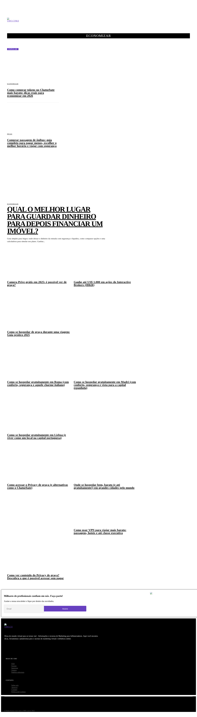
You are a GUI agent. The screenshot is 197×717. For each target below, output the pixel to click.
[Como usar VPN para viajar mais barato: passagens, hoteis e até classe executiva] (105, 508)
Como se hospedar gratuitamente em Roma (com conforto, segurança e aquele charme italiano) (38, 383)
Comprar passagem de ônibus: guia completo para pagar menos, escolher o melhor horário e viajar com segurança (32, 143)
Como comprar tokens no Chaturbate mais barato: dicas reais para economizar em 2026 (31, 92)
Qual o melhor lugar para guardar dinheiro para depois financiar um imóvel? (55, 220)
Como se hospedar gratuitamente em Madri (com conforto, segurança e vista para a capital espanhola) (105, 384)
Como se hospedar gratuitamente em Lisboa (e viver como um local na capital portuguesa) (36, 436)
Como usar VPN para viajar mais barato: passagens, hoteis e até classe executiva (100, 531)
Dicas (9, 134)
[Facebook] (6, 648)
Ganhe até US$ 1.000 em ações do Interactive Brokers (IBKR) (102, 283)
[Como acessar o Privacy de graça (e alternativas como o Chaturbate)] (38, 463)
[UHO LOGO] (13, 22)
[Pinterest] (23, 648)
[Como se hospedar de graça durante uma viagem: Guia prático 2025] (38, 310)
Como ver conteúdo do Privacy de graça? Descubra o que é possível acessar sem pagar (35, 576)
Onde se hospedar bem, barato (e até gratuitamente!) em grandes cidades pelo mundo (104, 486)
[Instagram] (39, 648)
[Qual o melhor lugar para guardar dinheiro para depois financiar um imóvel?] (56, 176)
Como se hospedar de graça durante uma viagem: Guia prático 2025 (38, 333)
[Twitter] (14, 648)
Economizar (12, 84)
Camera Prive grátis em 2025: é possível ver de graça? (37, 283)
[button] (189, 22)
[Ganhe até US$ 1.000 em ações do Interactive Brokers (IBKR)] (105, 260)
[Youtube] (31, 648)
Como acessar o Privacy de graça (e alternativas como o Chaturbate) (37, 486)
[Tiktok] (47, 648)
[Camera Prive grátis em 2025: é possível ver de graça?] (38, 260)
